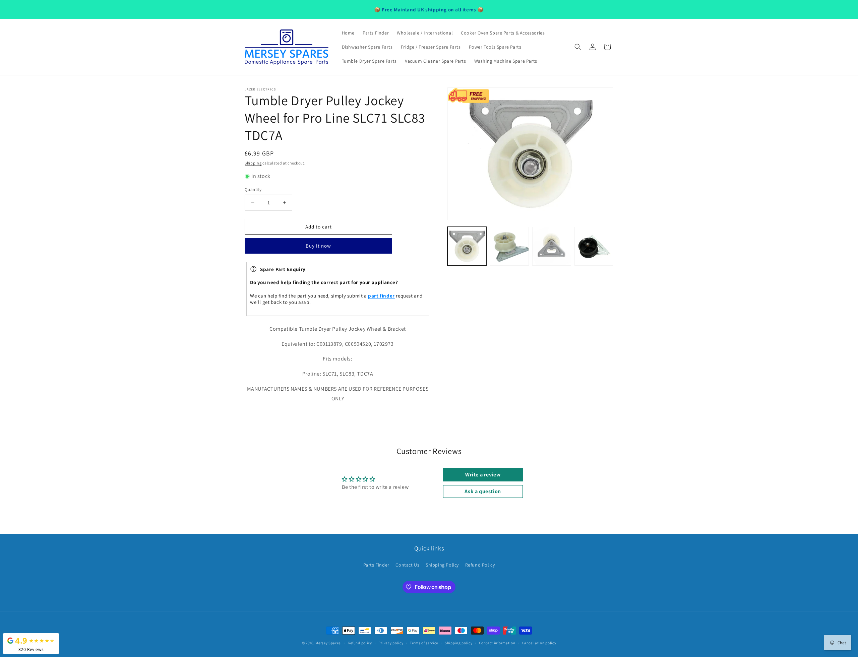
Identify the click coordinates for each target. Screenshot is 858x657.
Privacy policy (390, 643)
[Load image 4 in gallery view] (593, 246)
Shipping (253, 163)
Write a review (482, 474)
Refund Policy (480, 565)
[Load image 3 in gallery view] (551, 246)
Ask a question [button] (483, 491)
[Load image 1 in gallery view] (466, 246)
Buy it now (318, 246)
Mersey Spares (328, 643)
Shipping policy (459, 643)
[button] (577, 47)
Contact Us (407, 565)
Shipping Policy (442, 565)
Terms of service (424, 643)
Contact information (497, 643)
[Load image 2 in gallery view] (509, 246)
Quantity (253, 189)
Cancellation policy (539, 643)
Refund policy (360, 643)
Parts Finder (376, 565)
